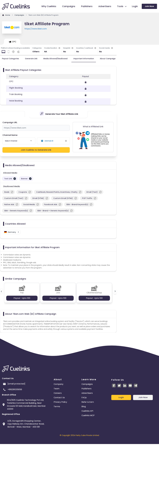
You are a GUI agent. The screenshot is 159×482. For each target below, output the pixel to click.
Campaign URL (9, 122)
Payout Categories (10, 58)
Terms (57, 406)
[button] (1, 291)
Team (56, 388)
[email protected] (16, 383)
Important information (83, 58)
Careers (58, 393)
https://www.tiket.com (35, 28)
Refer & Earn (87, 402)
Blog (83, 406)
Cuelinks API (87, 411)
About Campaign (108, 58)
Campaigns (87, 384)
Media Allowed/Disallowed (55, 58)
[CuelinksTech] (135, 385)
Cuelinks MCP (88, 415)
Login (121, 397)
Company (58, 384)
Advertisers (87, 393)
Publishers (86, 388)
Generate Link (31, 58)
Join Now (149, 6)
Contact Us (59, 397)
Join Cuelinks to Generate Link (36, 149)
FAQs (84, 397)
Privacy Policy (60, 402)
